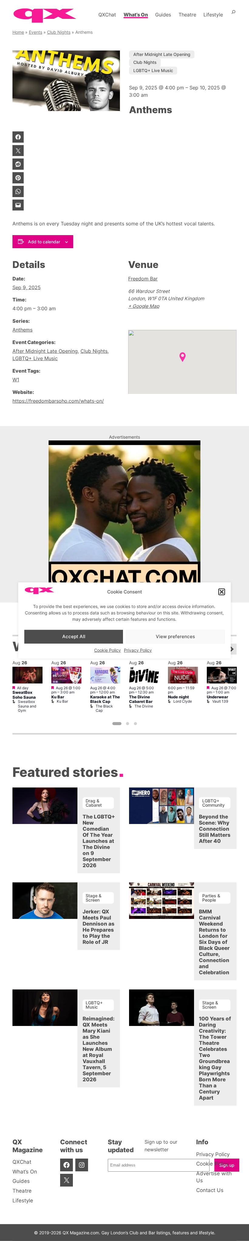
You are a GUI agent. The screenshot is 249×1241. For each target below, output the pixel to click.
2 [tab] (127, 723)
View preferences (175, 636)
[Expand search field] (233, 14)
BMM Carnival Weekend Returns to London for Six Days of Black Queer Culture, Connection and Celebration (214, 942)
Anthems (22, 330)
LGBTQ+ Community (213, 803)
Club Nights (58, 32)
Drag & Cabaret (94, 803)
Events (35, 32)
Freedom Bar (143, 279)
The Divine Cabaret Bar (140, 699)
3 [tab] (135, 723)
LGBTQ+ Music (94, 1005)
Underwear (217, 697)
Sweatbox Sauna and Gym (27, 706)
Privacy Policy (138, 649)
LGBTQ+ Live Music (153, 70)
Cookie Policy (107, 649)
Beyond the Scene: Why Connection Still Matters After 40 (214, 829)
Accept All (73, 636)
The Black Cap (104, 708)
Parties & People (211, 897)
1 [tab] (116, 723)
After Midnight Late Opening (161, 54)
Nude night (178, 697)
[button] (222, 592)
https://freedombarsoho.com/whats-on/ (58, 401)
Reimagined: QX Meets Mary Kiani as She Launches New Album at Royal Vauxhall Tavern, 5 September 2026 (98, 1049)
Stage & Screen (93, 897)
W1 (15, 380)
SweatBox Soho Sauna (24, 694)
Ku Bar (57, 697)
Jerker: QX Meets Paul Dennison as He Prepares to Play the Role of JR (98, 927)
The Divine (144, 706)
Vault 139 (220, 701)
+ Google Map (143, 306)
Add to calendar (44, 241)
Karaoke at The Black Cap (105, 699)
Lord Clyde (182, 701)
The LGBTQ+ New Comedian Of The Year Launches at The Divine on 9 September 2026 (99, 841)
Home (18, 32)
